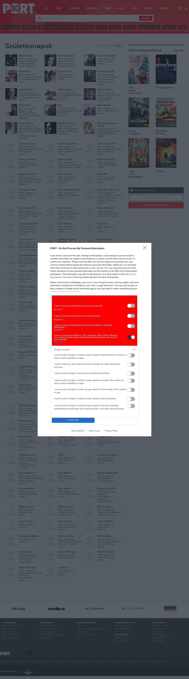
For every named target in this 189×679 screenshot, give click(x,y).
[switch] (131, 306)
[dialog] (94, 339)
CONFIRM (73, 420)
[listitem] (94, 299)
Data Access (94, 431)
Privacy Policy (111, 431)
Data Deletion (77, 431)
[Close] (145, 248)
